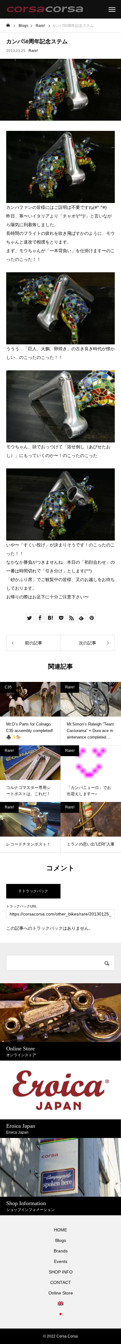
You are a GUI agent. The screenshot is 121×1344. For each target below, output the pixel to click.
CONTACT (60, 1282)
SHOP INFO (61, 1272)
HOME (60, 1230)
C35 (8, 687)
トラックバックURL (21, 906)
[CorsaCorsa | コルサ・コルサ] (45, 9)
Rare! (33, 51)
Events (60, 1261)
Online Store (60, 1293)
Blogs (60, 1240)
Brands (61, 1251)
